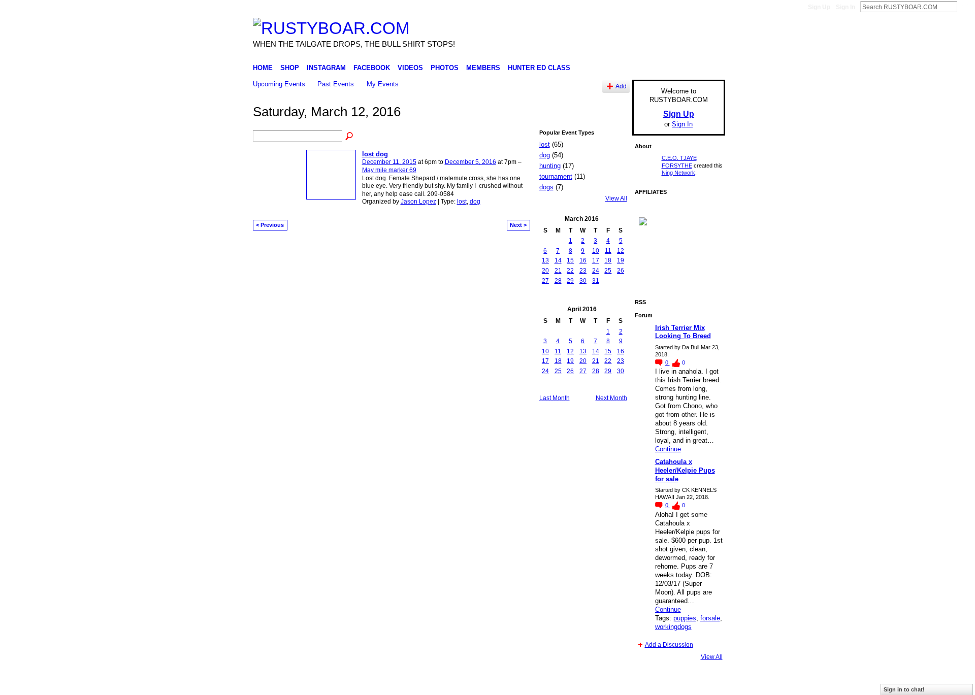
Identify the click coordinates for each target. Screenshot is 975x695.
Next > (518, 225)
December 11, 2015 (389, 162)
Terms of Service (702, 683)
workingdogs (673, 627)
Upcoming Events (279, 84)
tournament (555, 176)
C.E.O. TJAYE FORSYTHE (343, 683)
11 (608, 250)
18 (607, 260)
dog (475, 201)
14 (558, 260)
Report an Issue (650, 683)
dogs (546, 187)
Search (965, 6)
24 (595, 270)
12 (620, 250)
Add (621, 86)
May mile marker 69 (389, 170)
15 (570, 260)
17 (595, 260)
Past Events (335, 84)
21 (558, 270)
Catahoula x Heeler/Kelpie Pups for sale (685, 470)
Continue (668, 449)
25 (607, 270)
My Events (383, 84)
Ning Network (678, 173)
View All (616, 198)
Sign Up (819, 7)
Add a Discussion (669, 644)
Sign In (845, 7)
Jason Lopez (418, 201)
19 (620, 260)
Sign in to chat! (904, 689)
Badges (610, 683)
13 (545, 260)
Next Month (611, 398)
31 (595, 280)
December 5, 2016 (470, 162)
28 (558, 280)
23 (583, 270)
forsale (710, 618)
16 (583, 260)
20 (545, 270)
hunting (550, 166)
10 (595, 250)
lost (462, 201)
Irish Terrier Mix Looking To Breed (683, 332)
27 (545, 280)
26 (620, 270)
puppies (684, 618)
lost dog (375, 154)
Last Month (554, 398)
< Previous (270, 225)
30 (583, 280)
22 (570, 270)
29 (570, 280)
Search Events (349, 136)
